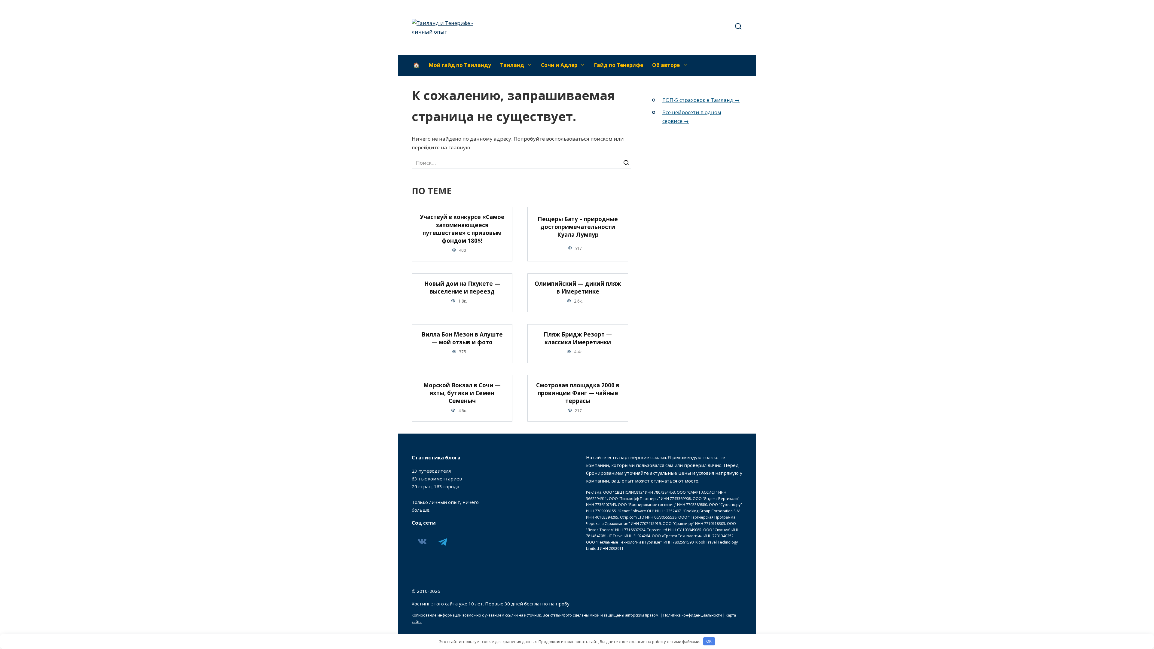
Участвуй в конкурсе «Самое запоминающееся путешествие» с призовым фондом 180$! (462, 228)
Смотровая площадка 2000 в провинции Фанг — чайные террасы (577, 392)
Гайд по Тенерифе (618, 65)
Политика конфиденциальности (692, 615)
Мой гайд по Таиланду (460, 65)
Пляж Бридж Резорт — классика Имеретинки (578, 338)
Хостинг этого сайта (435, 604)
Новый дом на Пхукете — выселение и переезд (462, 287)
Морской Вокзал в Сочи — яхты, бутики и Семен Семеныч (462, 392)
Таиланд (512, 65)
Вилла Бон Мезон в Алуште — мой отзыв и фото (462, 338)
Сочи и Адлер (559, 65)
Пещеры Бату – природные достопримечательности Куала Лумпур (578, 226)
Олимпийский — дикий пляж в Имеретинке (578, 287)
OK (709, 641)
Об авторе (666, 65)
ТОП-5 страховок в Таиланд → (701, 99)
